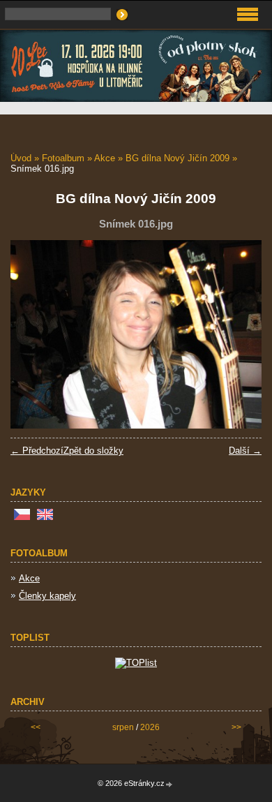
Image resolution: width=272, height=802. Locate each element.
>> (236, 727)
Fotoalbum (63, 158)
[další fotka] (239, 334)
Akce (104, 158)
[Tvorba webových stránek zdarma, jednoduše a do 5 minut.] (169, 784)
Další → (245, 450)
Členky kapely (47, 596)
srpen (123, 727)
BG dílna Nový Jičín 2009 (177, 158)
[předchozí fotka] (33, 334)
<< (35, 727)
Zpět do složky (93, 450)
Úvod (20, 158)
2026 (150, 727)
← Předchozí (36, 450)
